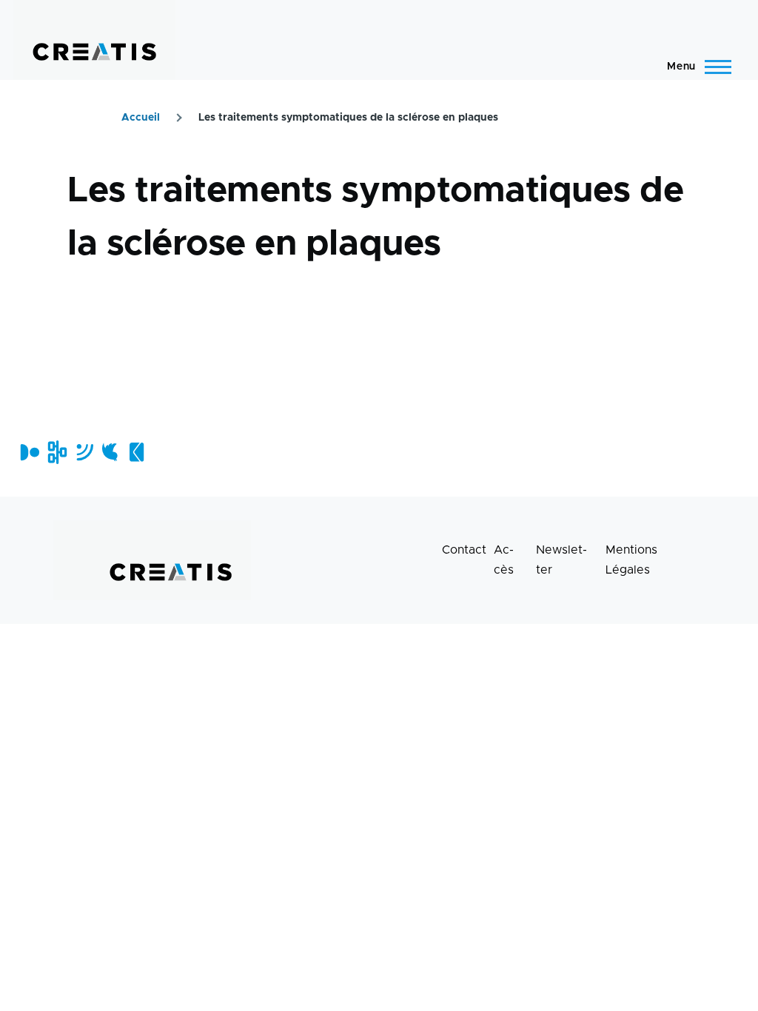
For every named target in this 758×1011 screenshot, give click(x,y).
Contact (464, 550)
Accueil (140, 117)
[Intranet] (56, 452)
